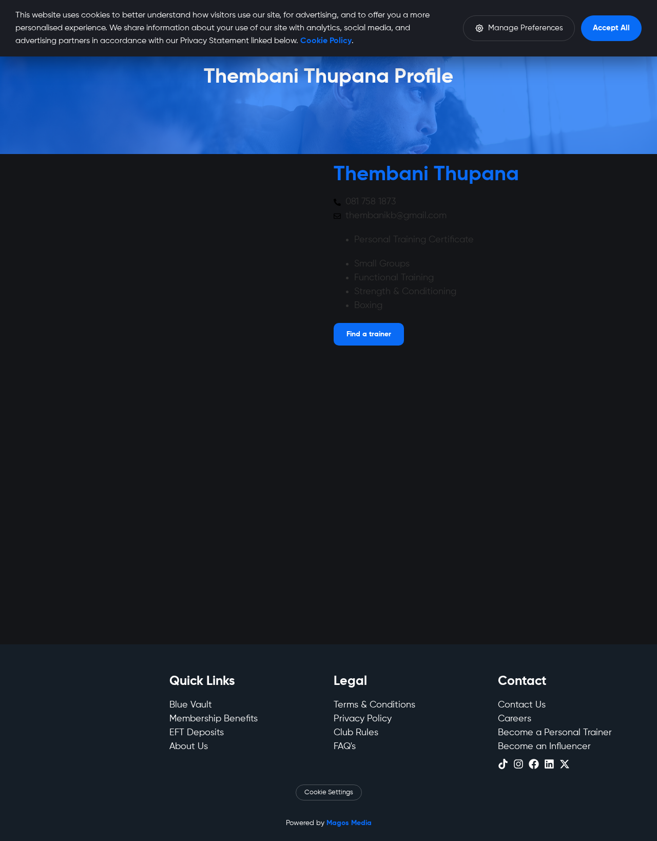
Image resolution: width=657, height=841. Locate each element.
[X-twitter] (564, 764)
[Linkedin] (549, 764)
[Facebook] (534, 764)
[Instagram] (518, 764)
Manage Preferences (525, 28)
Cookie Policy (326, 41)
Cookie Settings (328, 792)
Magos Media (349, 823)
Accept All (611, 28)
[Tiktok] (503, 764)
